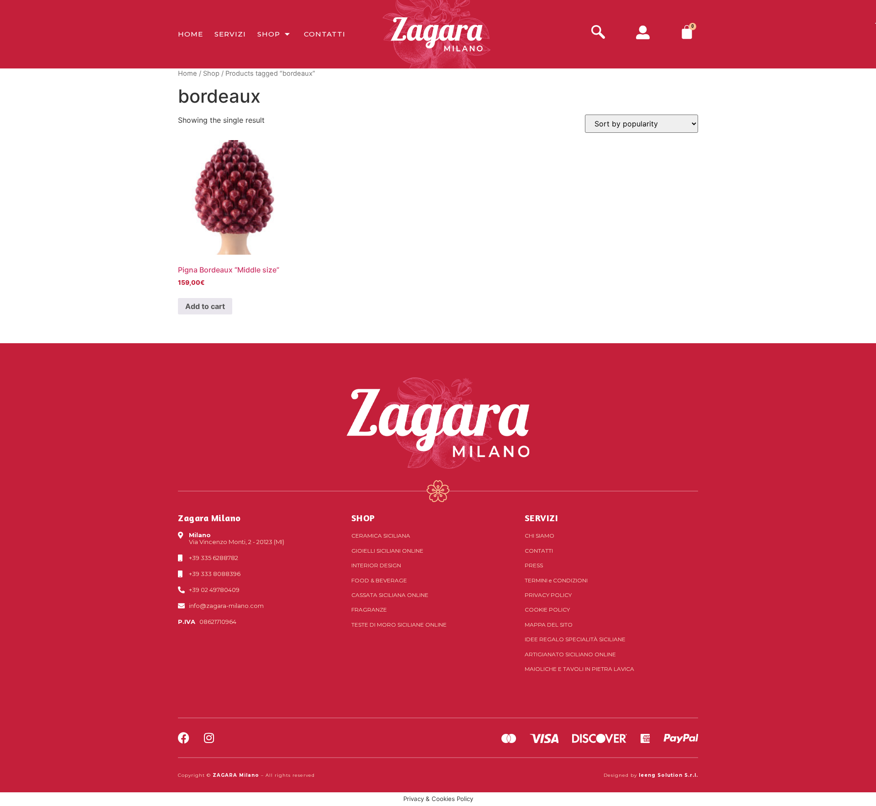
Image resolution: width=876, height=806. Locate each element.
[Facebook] (183, 737)
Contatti (324, 34)
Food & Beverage (379, 580)
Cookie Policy (547, 609)
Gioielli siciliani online (387, 550)
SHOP (363, 517)
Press (534, 565)
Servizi (230, 34)
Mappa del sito (549, 624)
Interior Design (376, 565)
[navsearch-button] (598, 33)
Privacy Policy (548, 594)
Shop (268, 34)
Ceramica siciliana (380, 535)
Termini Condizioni (556, 580)
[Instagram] (208, 737)
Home (190, 34)
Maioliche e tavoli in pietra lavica (579, 668)
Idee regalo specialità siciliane (575, 639)
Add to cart (205, 306)
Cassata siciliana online (389, 594)
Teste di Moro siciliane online (399, 624)
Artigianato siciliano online (570, 654)
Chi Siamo (539, 535)
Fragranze (369, 609)
